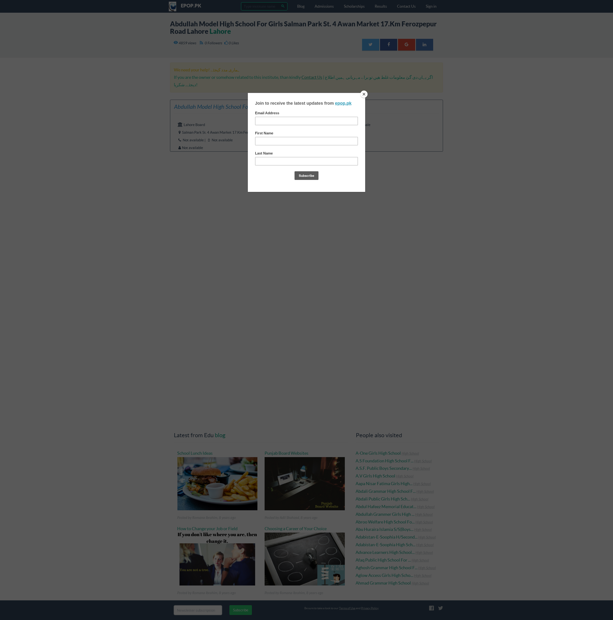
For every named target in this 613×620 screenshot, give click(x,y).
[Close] (364, 94)
